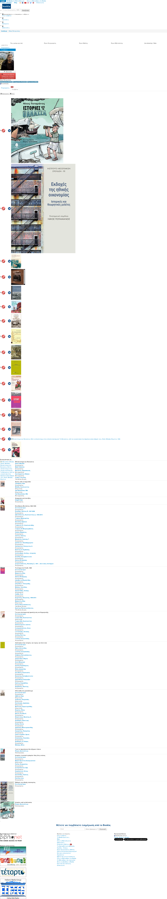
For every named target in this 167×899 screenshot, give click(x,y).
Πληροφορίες (5, 47)
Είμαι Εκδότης (83, 43)
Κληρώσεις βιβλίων (63, 844)
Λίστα (12, 93)
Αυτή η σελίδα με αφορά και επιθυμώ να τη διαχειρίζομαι (8, 76)
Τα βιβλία (4, 50)
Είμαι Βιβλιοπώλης (117, 43)
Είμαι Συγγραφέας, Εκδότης (66, 849)
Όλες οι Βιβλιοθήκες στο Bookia (36, 1)
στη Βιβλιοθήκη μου (15, 1)
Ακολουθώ (9, 72)
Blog (58, 839)
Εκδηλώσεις (60, 842)
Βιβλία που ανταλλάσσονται (66, 856)
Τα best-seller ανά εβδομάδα (66, 846)
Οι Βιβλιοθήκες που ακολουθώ (66, 860)
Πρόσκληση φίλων (121, 835)
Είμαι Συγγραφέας (50, 43)
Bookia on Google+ (124, 837)
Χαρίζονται (60, 855)
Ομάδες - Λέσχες (62, 848)
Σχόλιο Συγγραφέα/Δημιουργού (67, 851)
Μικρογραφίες (5, 93)
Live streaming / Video (150, 43)
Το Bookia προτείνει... (63, 837)
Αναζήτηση (25, 10)
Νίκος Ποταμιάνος (14, 31)
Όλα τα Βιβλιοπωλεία (64, 841)
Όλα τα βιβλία (61, 835)
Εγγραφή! (103, 829)
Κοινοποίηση (4, 83)
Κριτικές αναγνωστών (64, 853)
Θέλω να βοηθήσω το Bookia (65, 862)
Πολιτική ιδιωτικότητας (64, 863)
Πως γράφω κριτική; (17, 43)
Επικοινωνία (40, 2)
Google (116, 837)
